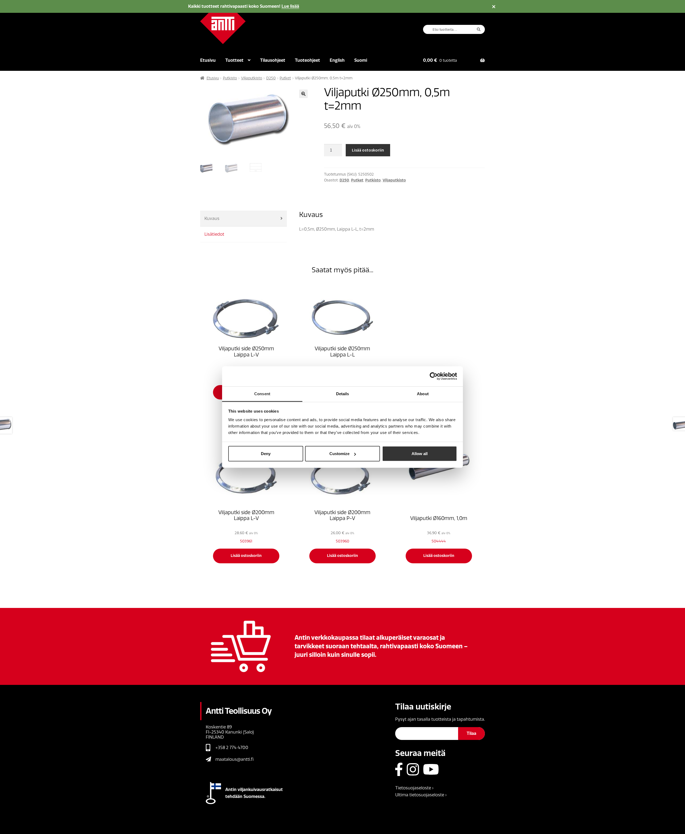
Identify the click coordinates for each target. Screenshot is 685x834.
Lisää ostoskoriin (368, 150)
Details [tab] (342, 393)
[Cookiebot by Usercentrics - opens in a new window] (433, 376)
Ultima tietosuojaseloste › (421, 794)
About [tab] (423, 393)
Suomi (360, 60)
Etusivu (208, 60)
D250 (271, 78)
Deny (266, 453)
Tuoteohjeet (307, 60)
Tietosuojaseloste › (414, 787)
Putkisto (230, 78)
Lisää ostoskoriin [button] (246, 555)
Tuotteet (234, 60)
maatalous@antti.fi (234, 759)
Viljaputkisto (251, 78)
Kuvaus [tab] (211, 218)
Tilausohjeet (272, 60)
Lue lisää (290, 6)
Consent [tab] (262, 393)
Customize (339, 453)
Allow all (420, 453)
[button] (303, 94)
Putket (285, 78)
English (337, 60)
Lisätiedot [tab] (214, 234)
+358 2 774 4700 (231, 747)
